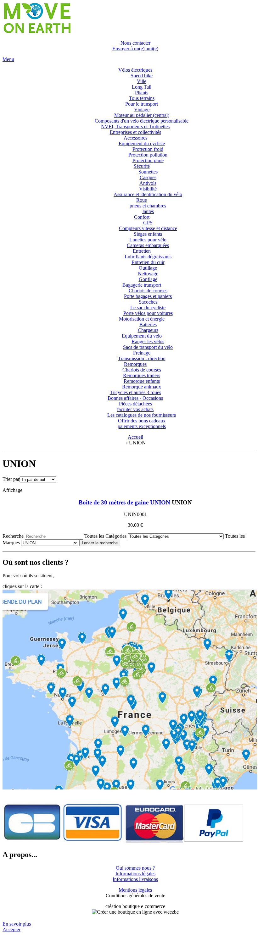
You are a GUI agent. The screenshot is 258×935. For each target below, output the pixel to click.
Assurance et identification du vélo (148, 194)
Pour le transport (141, 104)
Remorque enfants (142, 381)
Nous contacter (135, 43)
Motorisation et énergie (142, 319)
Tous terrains (141, 98)
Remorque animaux (141, 386)
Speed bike (142, 75)
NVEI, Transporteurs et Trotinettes (135, 126)
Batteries (148, 324)
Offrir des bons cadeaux (141, 420)
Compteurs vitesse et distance (148, 228)
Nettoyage (148, 273)
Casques (148, 177)
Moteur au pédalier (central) (141, 115)
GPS (148, 222)
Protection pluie (148, 160)
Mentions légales (135, 890)
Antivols (147, 183)
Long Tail (141, 87)
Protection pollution (147, 154)
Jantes (148, 211)
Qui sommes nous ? (135, 868)
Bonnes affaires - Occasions (135, 398)
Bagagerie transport (141, 285)
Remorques (135, 364)
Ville (141, 81)
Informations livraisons (135, 879)
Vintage (141, 109)
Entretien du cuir (148, 262)
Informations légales (135, 873)
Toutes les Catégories (105, 536)
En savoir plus (17, 924)
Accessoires (135, 137)
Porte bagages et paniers (148, 296)
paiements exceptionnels (142, 426)
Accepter (11, 929)
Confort (141, 217)
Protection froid (147, 149)
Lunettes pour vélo (147, 239)
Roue (141, 200)
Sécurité (142, 166)
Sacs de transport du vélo (148, 347)
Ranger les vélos (148, 341)
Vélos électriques (135, 70)
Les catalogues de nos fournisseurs (141, 415)
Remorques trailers (141, 375)
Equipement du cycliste (142, 143)
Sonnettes (148, 171)
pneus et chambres (148, 205)
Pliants (141, 92)
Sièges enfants (148, 234)
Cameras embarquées (148, 245)
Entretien (142, 251)
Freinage (141, 352)
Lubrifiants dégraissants (148, 256)
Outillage (148, 268)
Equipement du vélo (142, 335)
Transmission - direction (141, 358)
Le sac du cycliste (147, 307)
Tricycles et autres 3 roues (135, 392)
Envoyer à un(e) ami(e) (135, 48)
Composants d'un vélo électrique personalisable (141, 121)
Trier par (11, 479)
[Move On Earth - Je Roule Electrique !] (37, 32)
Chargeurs (148, 330)
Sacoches (148, 302)
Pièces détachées (135, 403)
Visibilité (148, 188)
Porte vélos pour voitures (148, 313)
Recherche (13, 536)
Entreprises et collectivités (135, 132)
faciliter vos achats (135, 409)
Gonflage (148, 279)
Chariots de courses (148, 290)
